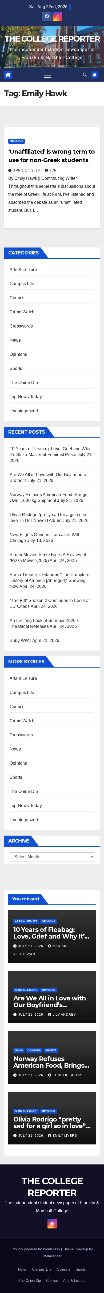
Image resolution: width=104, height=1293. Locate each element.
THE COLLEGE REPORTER (52, 39)
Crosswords (21, 326)
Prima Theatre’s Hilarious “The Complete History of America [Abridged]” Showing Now (49, 580)
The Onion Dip (24, 382)
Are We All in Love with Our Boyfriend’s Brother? (49, 1004)
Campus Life (22, 283)
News (15, 340)
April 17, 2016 (27, 170)
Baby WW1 (20, 640)
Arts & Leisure (23, 269)
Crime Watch (22, 312)
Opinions (16, 141)
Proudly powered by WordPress (36, 1249)
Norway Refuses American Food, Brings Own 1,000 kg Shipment (50, 1065)
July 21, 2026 (31, 946)
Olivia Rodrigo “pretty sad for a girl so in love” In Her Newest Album (49, 1125)
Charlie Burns (67, 1075)
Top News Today (26, 396)
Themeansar (51, 1256)
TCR (53, 170)
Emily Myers (65, 1136)
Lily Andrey (64, 1014)
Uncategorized (24, 411)
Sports (16, 368)
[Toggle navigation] (47, 74)
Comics (17, 298)
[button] (85, 75)
